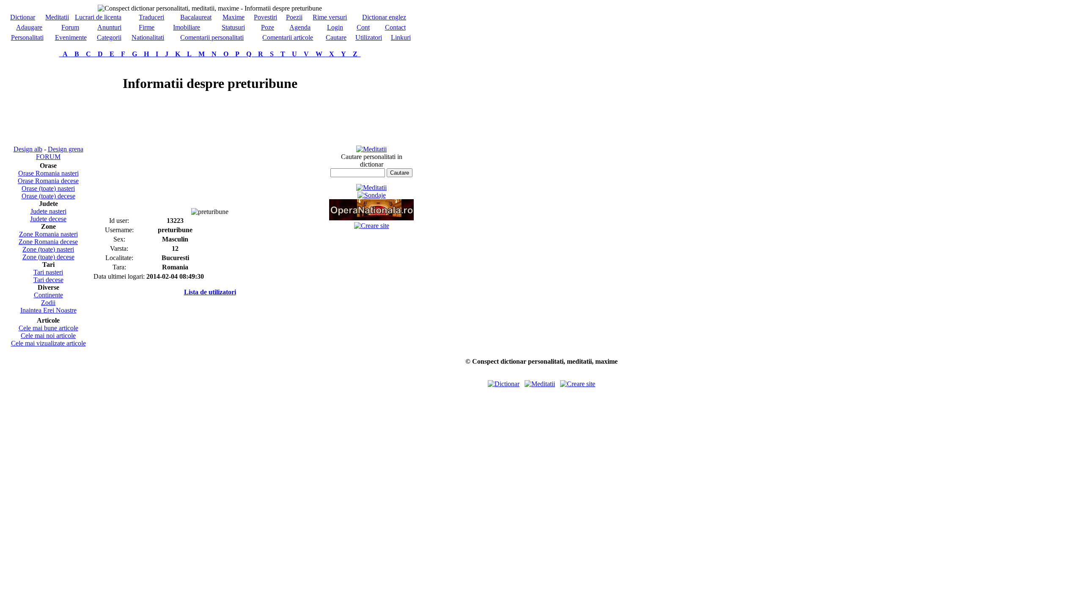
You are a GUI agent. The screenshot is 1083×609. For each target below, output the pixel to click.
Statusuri (233, 27)
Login (335, 27)
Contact (395, 27)
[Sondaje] (371, 195)
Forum (70, 27)
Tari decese (48, 279)
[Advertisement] (48, 101)
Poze (267, 27)
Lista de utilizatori (210, 292)
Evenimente (71, 37)
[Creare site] (371, 225)
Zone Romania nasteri (48, 234)
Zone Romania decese (48, 241)
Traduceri (151, 17)
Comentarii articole (287, 37)
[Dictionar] (504, 383)
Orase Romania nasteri (48, 173)
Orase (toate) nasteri (48, 188)
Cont (363, 27)
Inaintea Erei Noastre (48, 310)
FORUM (48, 156)
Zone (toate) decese (48, 257)
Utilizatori (368, 37)
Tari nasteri (48, 272)
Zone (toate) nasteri (48, 249)
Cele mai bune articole (48, 328)
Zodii (48, 302)
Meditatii (57, 17)
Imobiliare (186, 27)
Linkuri (401, 37)
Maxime (234, 17)
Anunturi (109, 27)
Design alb (28, 149)
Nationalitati (148, 37)
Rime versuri (330, 17)
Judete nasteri (48, 211)
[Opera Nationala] (371, 218)
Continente (48, 295)
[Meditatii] (371, 149)
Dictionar (22, 17)
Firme (146, 27)
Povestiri (265, 17)
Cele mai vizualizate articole (48, 343)
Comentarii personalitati (212, 37)
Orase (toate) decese (48, 196)
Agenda (300, 27)
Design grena (65, 149)
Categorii (109, 37)
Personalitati (27, 37)
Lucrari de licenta (98, 17)
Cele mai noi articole (48, 335)
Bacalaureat (196, 17)
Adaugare (29, 27)
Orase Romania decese (48, 180)
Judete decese (48, 218)
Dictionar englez (384, 17)
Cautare (336, 37)
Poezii (294, 17)
